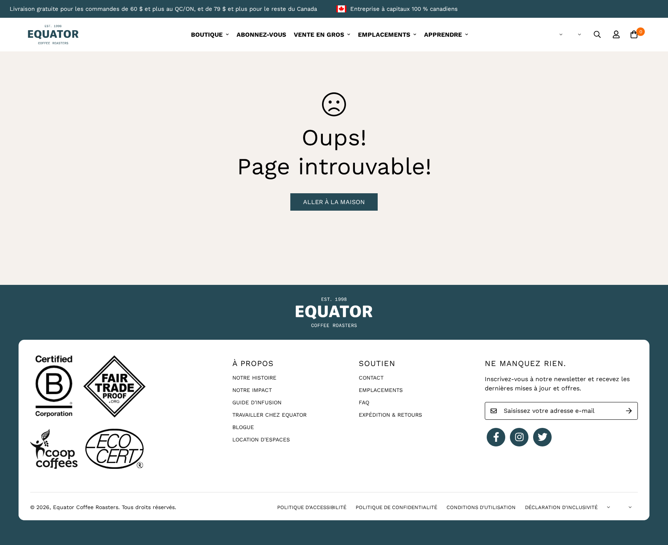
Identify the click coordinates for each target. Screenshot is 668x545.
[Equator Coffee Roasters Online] (53, 34)
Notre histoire (254, 378)
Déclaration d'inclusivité (561, 507)
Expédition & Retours (390, 415)
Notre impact (252, 390)
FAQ (364, 402)
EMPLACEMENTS (384, 34)
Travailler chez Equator (269, 415)
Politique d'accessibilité (311, 507)
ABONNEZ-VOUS (261, 34)
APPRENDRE (443, 34)
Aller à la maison (334, 202)
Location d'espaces (261, 439)
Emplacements (381, 390)
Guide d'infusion (256, 402)
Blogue (243, 427)
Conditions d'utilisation (481, 507)
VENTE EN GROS (319, 34)
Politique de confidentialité (396, 507)
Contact (371, 378)
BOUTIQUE (207, 34)
